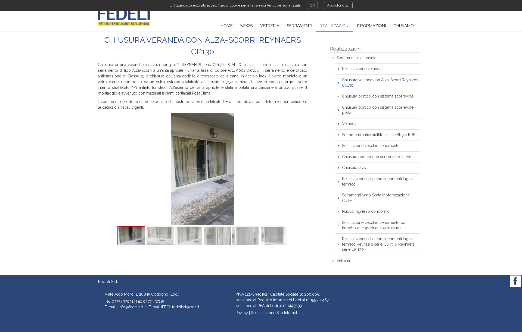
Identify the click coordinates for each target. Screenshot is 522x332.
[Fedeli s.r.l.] (124, 16)
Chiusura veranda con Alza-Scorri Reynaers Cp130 (380, 82)
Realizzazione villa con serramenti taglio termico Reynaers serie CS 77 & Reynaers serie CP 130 (378, 244)
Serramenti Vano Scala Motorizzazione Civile (376, 198)
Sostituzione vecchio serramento (371, 145)
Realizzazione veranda (361, 69)
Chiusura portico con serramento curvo (376, 157)
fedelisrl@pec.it (185, 307)
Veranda (349, 123)
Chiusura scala (354, 167)
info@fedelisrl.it (132, 307)
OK (312, 5)
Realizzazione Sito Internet (274, 313)
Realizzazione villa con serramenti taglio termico (377, 181)
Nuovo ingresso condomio (366, 211)
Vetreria (343, 260)
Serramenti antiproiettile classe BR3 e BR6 (378, 135)
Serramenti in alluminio (357, 58)
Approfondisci (338, 5)
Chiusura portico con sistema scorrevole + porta (379, 110)
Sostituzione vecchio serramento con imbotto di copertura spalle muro (375, 225)
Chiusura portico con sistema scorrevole (378, 96)
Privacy (241, 313)
